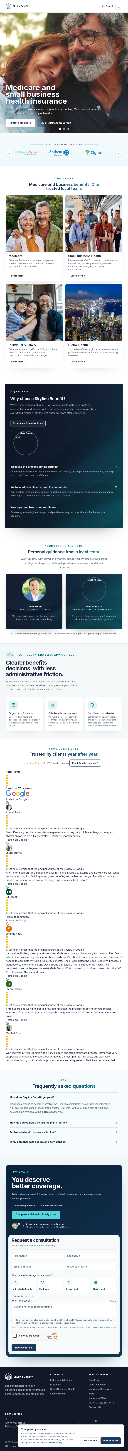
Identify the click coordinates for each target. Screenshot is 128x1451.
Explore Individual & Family (26, 122)
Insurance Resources (100, 1389)
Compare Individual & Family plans (36, 1214)
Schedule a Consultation (27, 423)
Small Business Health (62, 1389)
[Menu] (118, 6)
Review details (23, 1347)
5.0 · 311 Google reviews (48, 763)
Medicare (55, 1384)
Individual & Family (61, 1380)
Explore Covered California (67, 122)
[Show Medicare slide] (60, 129)
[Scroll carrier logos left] (9, 152)
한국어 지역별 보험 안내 (101, 1402)
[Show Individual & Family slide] (68, 129)
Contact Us (95, 1407)
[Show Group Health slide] (64, 129)
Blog (91, 1393)
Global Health (58, 1393)
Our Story (94, 1380)
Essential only (89, 1441)
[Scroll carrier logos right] (118, 152)
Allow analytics (110, 1441)
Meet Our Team (97, 1384)
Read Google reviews (85, 763)
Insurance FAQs (97, 1398)
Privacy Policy (110, 1327)
